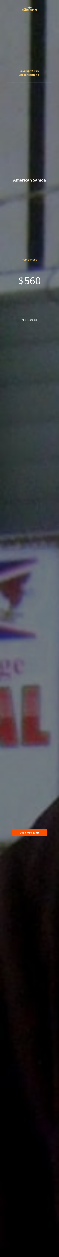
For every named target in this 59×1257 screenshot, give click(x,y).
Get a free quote (29, 832)
